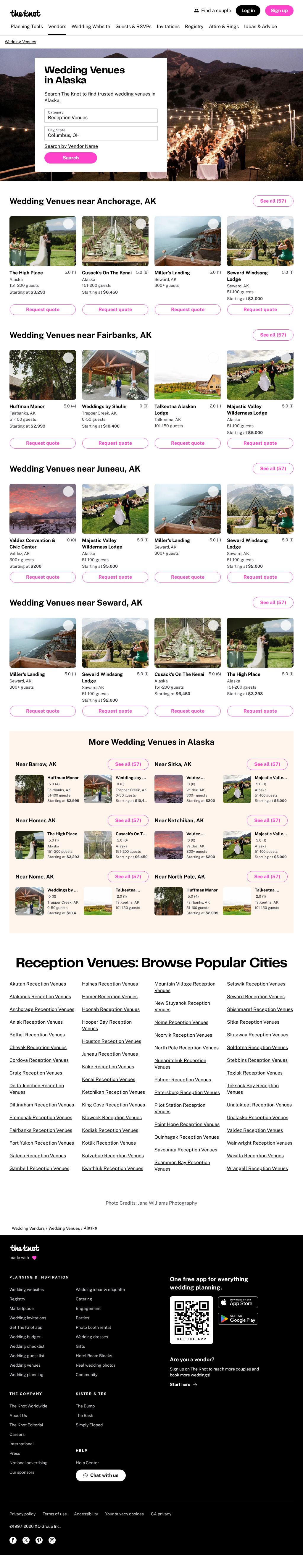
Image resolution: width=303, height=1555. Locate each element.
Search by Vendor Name (71, 150)
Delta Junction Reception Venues (36, 1093)
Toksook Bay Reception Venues (253, 1093)
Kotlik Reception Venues (109, 1147)
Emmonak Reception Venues (40, 1121)
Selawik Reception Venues (256, 988)
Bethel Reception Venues (37, 1039)
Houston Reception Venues (111, 1045)
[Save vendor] (68, 228)
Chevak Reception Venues (38, 1051)
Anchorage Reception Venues (41, 1013)
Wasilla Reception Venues (255, 1160)
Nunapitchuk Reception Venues (180, 1068)
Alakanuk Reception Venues (40, 1001)
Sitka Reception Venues (253, 1026)
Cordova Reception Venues (39, 1064)
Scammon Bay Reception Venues (182, 1170)
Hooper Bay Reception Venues (107, 1029)
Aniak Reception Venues (36, 1026)
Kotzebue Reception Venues (113, 1160)
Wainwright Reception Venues (259, 1147)
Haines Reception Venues (110, 988)
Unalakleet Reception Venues (259, 1109)
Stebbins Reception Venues (257, 1064)
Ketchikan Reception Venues (113, 1096)
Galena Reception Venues (37, 1160)
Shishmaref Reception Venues (260, 1013)
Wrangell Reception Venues (257, 1172)
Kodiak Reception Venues (110, 1134)
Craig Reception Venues (35, 1077)
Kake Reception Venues (108, 1071)
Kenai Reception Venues (108, 1083)
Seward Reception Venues (256, 1001)
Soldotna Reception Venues (257, 1051)
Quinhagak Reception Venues (186, 1141)
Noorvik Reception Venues (183, 1039)
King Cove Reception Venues (113, 1109)
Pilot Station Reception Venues (179, 1112)
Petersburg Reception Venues (187, 1096)
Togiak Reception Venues (255, 1077)
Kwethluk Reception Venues (112, 1172)
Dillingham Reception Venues (41, 1109)
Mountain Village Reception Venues (184, 991)
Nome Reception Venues (181, 1026)
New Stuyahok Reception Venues (182, 1010)
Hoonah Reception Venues (111, 1013)
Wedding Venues (27, 43)
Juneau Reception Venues (110, 1058)
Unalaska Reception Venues (257, 1121)
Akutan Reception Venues (37, 988)
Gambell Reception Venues (39, 1172)
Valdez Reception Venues (255, 1134)
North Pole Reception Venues (186, 1052)
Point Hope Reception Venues (187, 1128)
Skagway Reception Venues (257, 1039)
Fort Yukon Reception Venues (41, 1147)
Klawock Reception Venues (112, 1121)
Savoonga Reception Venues (185, 1154)
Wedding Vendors (28, 1232)
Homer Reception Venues (110, 1001)
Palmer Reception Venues (182, 1084)
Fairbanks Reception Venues (40, 1134)
